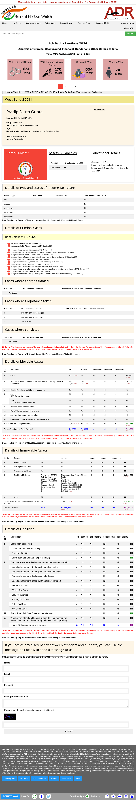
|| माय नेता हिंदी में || (102, 23)
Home (5, 23)
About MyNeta (127, 23)
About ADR (129, 28)
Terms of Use (66, 779)
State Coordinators (39, 779)
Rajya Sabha (50, 23)
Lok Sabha (16, 23)
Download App (77, 796)
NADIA (35, 92)
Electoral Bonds (84, 23)
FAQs (78, 779)
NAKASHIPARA (48, 92)
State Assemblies (33, 23)
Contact (54, 779)
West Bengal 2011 (21, 92)
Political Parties (66, 23)
